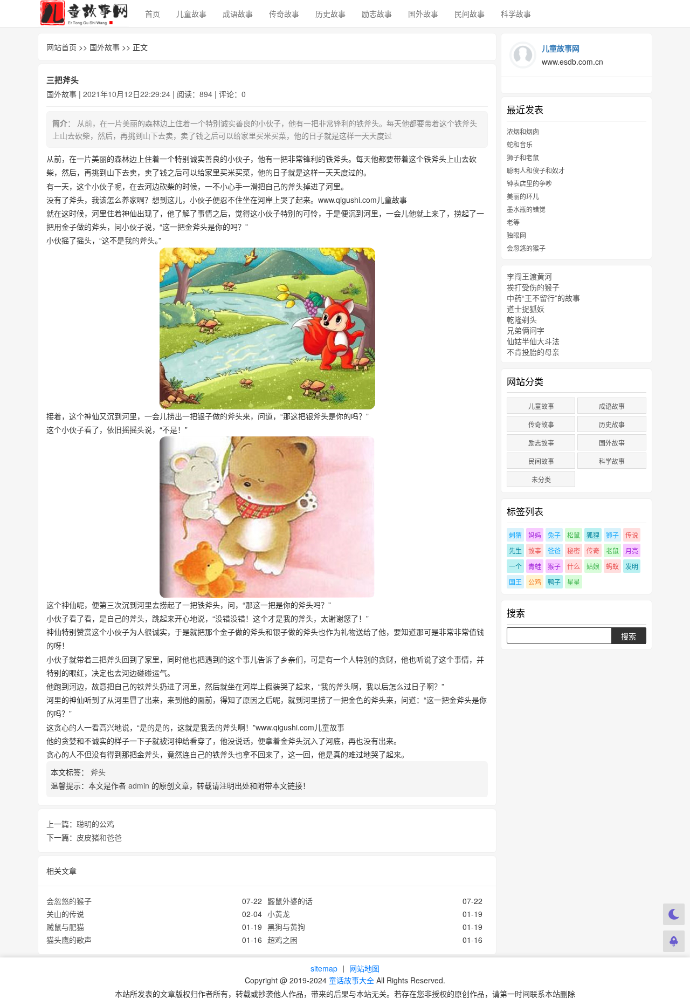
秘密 (573, 550)
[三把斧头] (267, 328)
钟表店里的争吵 (529, 183)
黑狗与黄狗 (286, 926)
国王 (515, 581)
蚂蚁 (612, 566)
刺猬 (515, 534)
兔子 (554, 534)
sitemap (323, 968)
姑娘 (592, 566)
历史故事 (330, 13)
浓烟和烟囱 (523, 131)
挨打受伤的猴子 (533, 287)
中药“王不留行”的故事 (543, 297)
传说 (631, 534)
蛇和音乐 (520, 144)
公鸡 (534, 581)
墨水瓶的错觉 (526, 209)
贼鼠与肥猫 (65, 926)
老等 (513, 222)
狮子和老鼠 (523, 157)
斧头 (99, 772)
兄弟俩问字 (525, 330)
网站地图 (364, 968)
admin (138, 785)
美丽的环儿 (523, 196)
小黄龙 (278, 913)
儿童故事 (191, 13)
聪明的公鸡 (95, 823)
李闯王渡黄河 (529, 276)
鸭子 (554, 581)
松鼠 (573, 534)
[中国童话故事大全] (83, 13)
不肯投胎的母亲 (533, 351)
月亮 (631, 550)
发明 (631, 566)
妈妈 (534, 534)
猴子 (554, 566)
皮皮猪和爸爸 (99, 837)
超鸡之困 (282, 939)
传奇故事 (284, 13)
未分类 (541, 479)
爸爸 (554, 550)
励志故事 (377, 13)
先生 (515, 550)
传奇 (592, 550)
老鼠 (612, 550)
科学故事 (516, 13)
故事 (534, 550)
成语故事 (238, 13)
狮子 (612, 534)
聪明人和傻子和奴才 (536, 170)
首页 (152, 13)
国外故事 (423, 13)
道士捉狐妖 (525, 308)
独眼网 (516, 234)
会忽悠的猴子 (69, 900)
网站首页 (61, 47)
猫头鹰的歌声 (69, 939)
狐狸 (592, 534)
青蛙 (534, 566)
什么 (573, 566)
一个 (515, 566)
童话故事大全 (351, 980)
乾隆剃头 (522, 319)
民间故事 (469, 13)
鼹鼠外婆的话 (290, 900)
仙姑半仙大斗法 (533, 341)
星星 (573, 581)
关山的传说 (65, 913)
